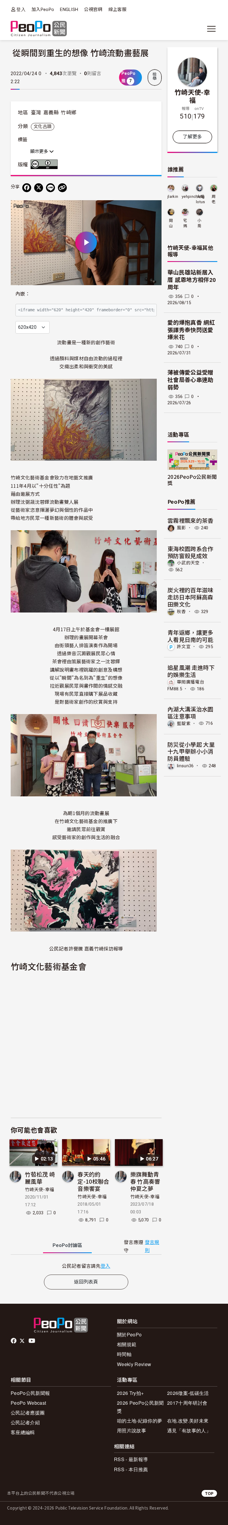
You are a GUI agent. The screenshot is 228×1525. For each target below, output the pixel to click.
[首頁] (39, 29)
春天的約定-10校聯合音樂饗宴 (93, 1181)
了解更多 (192, 137)
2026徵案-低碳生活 (188, 1393)
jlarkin (172, 196)
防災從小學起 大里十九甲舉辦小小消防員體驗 (191, 751)
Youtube (32, 1341)
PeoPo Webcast (28, 1402)
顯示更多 (39, 151)
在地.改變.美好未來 (187, 1420)
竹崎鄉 (68, 113)
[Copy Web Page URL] (62, 187)
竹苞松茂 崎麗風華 (40, 1177)
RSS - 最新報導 (131, 1459)
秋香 (181, 611)
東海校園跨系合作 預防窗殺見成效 (190, 552)
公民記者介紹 (25, 1422)
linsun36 (185, 765)
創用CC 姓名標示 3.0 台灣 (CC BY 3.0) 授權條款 (45, 164)
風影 (181, 528)
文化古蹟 (43, 126)
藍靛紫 (184, 723)
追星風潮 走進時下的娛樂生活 (191, 670)
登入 (21, 9)
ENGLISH (69, 9)
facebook (14, 1341)
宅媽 (185, 223)
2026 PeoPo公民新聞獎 (140, 1406)
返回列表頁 (86, 1282)
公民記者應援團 (28, 1412)
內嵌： (22, 294)
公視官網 (93, 9)
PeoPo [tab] (67, 1245)
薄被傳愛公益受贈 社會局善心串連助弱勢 (190, 380)
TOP (209, 1493)
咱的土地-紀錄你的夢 (139, 1420)
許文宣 (184, 646)
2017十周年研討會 (187, 1402)
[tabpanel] (86, 1266)
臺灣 (36, 113)
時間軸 (124, 1354)
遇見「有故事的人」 (189, 1430)
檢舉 (155, 76)
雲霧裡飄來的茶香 (190, 520)
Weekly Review (134, 1364)
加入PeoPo (42, 9)
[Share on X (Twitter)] (38, 187)
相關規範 (126, 1344)
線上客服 (117, 9)
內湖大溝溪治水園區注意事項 (190, 712)
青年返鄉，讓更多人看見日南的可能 (190, 635)
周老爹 (214, 199)
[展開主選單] (211, 29)
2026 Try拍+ (130, 1393)
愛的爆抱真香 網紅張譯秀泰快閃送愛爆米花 (191, 330)
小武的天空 (188, 563)
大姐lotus (200, 199)
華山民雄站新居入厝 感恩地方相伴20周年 (191, 280)
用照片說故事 (131, 1430)
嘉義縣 (51, 113)
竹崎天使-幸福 (39, 1189)
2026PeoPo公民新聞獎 (192, 480)
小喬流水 (199, 223)
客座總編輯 (23, 1432)
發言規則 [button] (152, 1246)
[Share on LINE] (50, 187)
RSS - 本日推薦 (131, 1469)
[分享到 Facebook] (26, 187)
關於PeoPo (129, 1334)
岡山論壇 (171, 223)
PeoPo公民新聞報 (30, 1393)
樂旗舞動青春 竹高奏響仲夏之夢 (145, 1181)
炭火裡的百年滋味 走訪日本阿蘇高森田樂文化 (190, 597)
